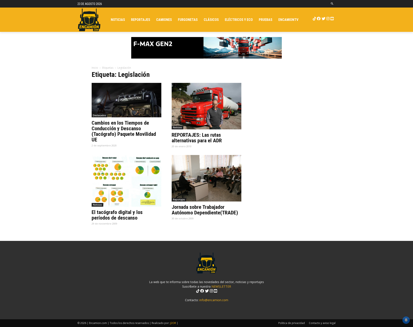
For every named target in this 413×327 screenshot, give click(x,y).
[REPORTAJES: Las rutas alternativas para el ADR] (206, 106)
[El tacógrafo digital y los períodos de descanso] (126, 181)
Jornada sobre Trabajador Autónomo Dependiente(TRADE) (205, 210)
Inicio (95, 68)
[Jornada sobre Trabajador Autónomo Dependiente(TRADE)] (206, 178)
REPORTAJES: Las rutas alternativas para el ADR (197, 138)
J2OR (173, 323)
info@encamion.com (213, 300)
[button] (332, 3)
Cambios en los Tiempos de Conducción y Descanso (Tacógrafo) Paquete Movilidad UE (124, 131)
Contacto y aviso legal (322, 323)
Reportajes (179, 199)
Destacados (99, 115)
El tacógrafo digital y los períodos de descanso (117, 215)
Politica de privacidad (291, 323)
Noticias (177, 127)
